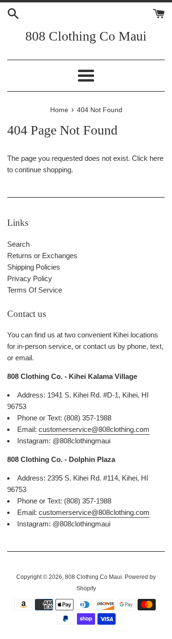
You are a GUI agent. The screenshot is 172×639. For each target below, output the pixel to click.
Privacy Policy (29, 278)
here (156, 158)
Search (18, 244)
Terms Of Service (34, 290)
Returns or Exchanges (42, 255)
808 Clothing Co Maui (86, 36)
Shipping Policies (33, 267)
